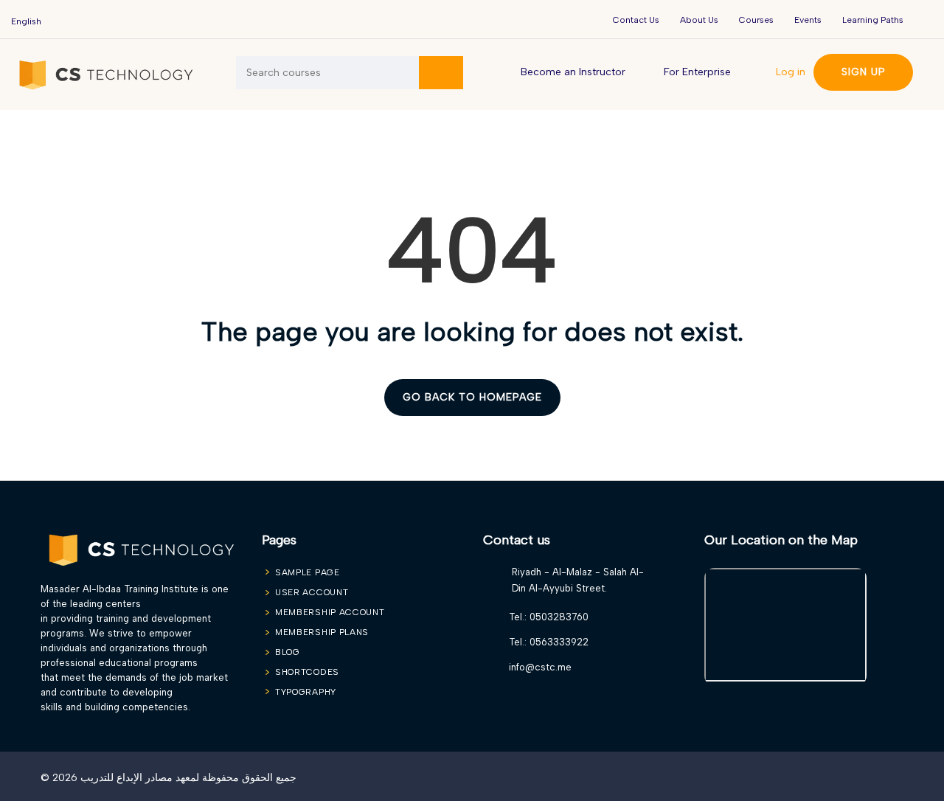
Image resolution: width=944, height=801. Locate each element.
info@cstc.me (540, 667)
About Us (699, 20)
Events (808, 20)
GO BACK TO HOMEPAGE (472, 397)
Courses (756, 20)
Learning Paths (872, 20)
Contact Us (636, 20)
